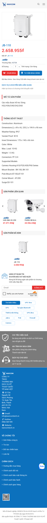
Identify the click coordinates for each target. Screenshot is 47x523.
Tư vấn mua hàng (32, 73)
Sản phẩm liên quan (13, 191)
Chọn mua (11, 73)
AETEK (14, 63)
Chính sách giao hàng (12, 485)
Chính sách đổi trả (10, 471)
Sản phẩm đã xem (12, 233)
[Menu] (43, 4)
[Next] (44, 211)
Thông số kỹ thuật (13, 118)
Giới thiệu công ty (10, 440)
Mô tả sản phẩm (12, 97)
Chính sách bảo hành (11, 480)
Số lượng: (5, 66)
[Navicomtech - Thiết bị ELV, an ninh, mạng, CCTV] (19, 4)
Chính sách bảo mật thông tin (15, 475)
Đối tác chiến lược (10, 449)
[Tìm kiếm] (38, 4)
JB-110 (17, 262)
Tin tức (6, 445)
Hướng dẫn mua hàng (11, 466)
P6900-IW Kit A (30, 220)
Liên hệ (6, 454)
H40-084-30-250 (9, 220)
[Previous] (3, 211)
